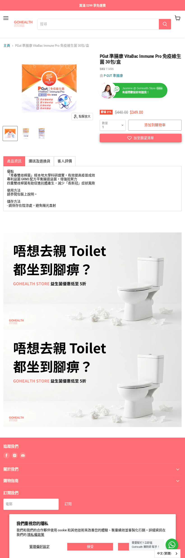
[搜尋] (165, 24)
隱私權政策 (35, 535)
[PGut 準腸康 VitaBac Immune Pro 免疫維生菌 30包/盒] (10, 133)
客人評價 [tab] (65, 161)
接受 (90, 547)
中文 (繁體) (164, 553)
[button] (141, 138)
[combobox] (167, 553)
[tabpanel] (92, 188)
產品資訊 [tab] (14, 161)
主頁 (6, 46)
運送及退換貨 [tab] (39, 161)
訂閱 (68, 504)
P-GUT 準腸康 (113, 76)
